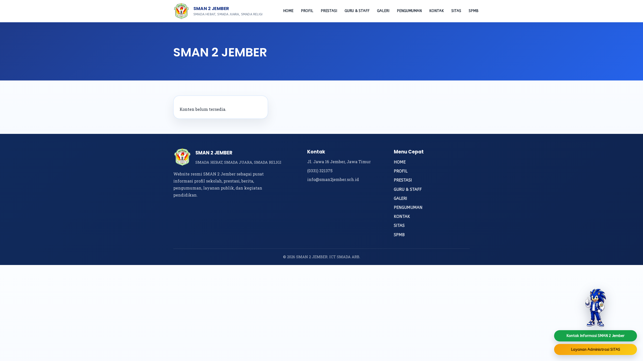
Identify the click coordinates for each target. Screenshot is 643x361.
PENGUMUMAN (409, 11)
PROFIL (307, 11)
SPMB (473, 11)
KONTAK (436, 11)
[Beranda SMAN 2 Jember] (181, 11)
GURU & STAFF (357, 11)
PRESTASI (329, 11)
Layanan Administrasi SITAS (595, 349)
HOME (288, 11)
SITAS (456, 11)
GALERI (383, 11)
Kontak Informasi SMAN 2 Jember (595, 335)
